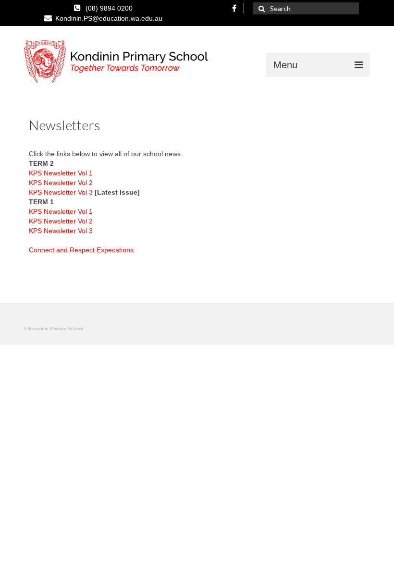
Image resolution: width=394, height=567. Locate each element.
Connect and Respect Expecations (81, 250)
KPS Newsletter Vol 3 (62, 192)
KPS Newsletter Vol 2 (61, 182)
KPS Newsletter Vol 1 (61, 173)
